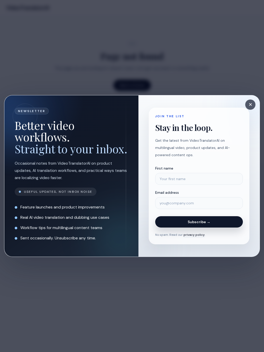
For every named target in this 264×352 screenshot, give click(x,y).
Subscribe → (199, 222)
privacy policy (194, 235)
